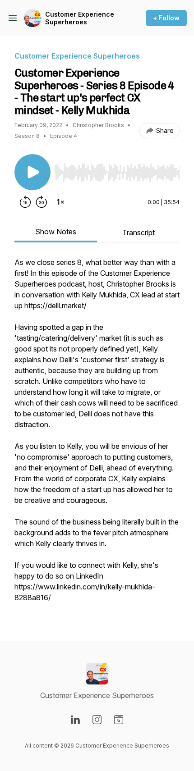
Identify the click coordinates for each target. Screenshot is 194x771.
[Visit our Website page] (118, 719)
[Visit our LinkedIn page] (75, 719)
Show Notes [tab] (55, 231)
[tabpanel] (97, 434)
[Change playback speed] (60, 202)
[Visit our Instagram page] (97, 719)
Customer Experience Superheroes (79, 18)
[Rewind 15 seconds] (25, 202)
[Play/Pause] (32, 172)
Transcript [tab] (138, 232)
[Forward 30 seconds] (41, 202)
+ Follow (166, 18)
